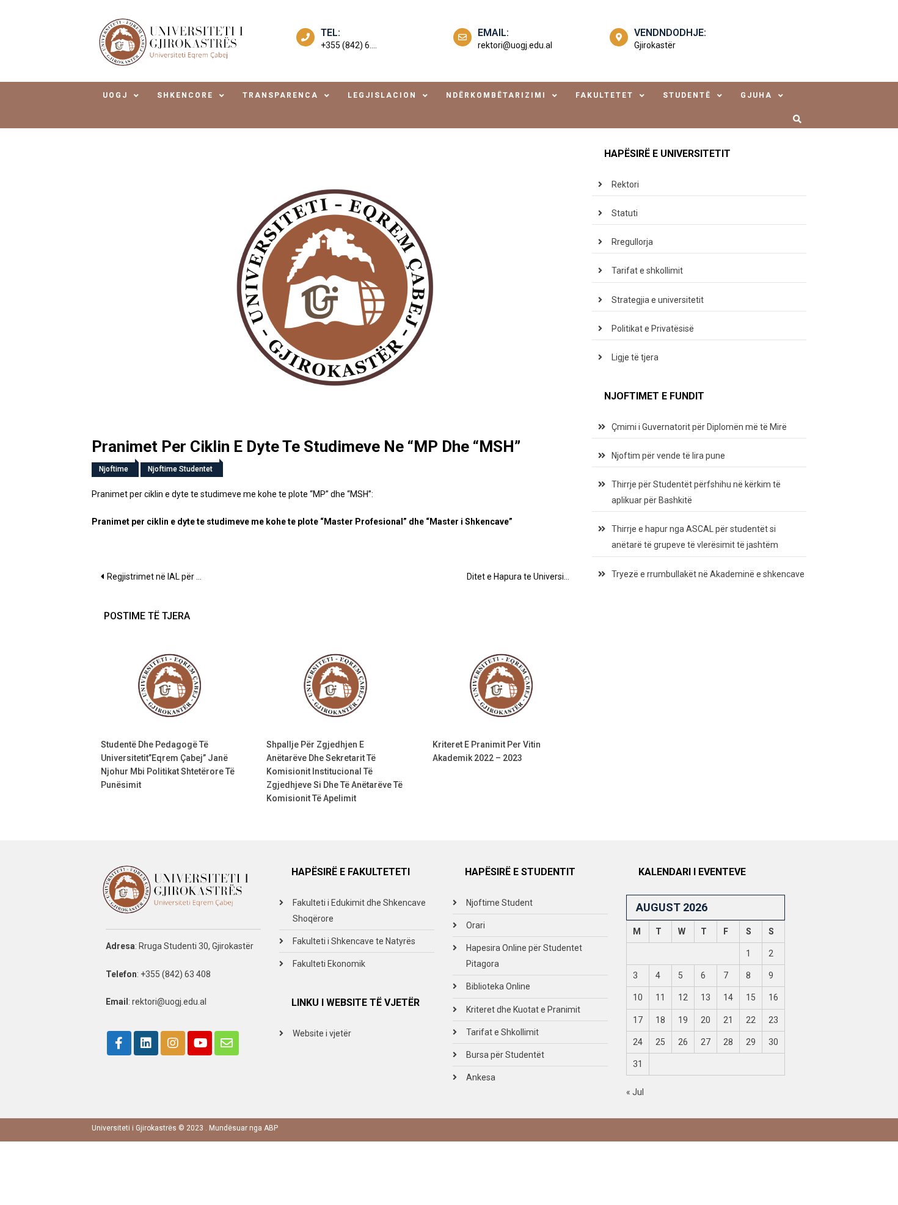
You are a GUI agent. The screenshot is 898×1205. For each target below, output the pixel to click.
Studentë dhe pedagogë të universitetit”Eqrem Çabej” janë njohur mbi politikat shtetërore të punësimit (168, 765)
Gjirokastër (655, 45)
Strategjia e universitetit (657, 300)
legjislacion (382, 95)
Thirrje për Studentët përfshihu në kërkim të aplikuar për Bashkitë (696, 492)
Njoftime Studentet (180, 469)
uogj (115, 95)
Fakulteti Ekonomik (329, 964)
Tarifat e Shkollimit (502, 1032)
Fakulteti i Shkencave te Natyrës (354, 941)
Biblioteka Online (498, 986)
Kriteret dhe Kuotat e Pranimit (523, 1009)
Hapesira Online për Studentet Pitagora (524, 956)
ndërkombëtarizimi (496, 95)
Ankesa (480, 1077)
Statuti (624, 213)
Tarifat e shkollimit (647, 270)
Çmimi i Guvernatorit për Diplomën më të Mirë (699, 427)
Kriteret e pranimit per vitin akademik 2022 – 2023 (487, 751)
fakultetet (604, 95)
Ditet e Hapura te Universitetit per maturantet (523, 576)
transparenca (280, 95)
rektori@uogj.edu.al (515, 45)
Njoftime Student (499, 903)
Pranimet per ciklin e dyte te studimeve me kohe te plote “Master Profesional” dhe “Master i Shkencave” (302, 521)
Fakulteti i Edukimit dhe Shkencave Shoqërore (359, 910)
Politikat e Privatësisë (652, 328)
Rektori (625, 184)
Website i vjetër (322, 1033)
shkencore (185, 95)
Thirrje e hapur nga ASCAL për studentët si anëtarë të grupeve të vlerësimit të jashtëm (694, 537)
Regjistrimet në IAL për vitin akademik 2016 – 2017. (160, 576)
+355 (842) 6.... (349, 45)
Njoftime (113, 469)
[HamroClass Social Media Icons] (119, 1043)
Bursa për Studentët (505, 1055)
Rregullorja (632, 242)
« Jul (635, 1092)
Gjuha (756, 95)
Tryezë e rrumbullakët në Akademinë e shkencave (708, 574)
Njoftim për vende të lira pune (668, 456)
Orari (475, 925)
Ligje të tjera (635, 357)
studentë (687, 95)
